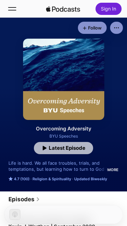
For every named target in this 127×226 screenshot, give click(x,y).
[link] (24, 199)
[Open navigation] (12, 8)
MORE (113, 169)
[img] (63, 8)
